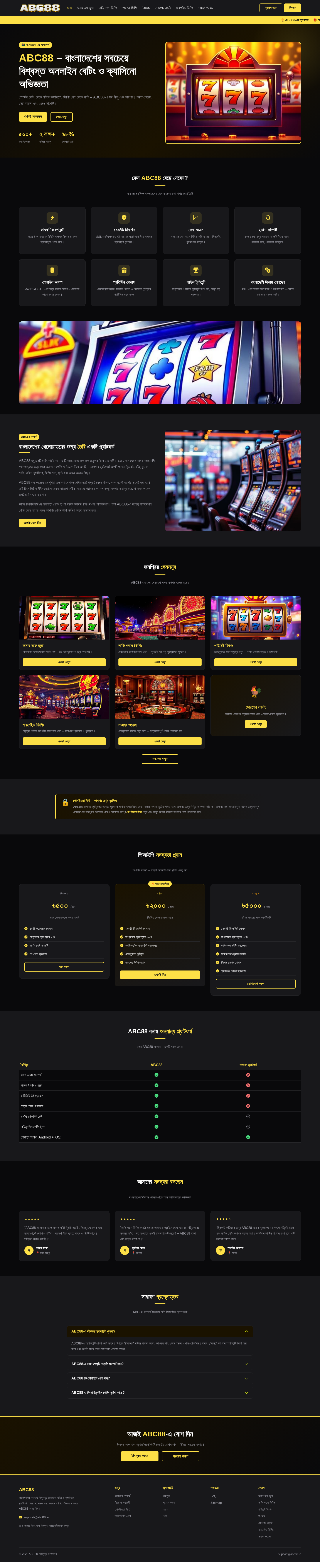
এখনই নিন (160, 975)
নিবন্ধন (292, 7)
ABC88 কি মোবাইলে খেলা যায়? (90, 1378)
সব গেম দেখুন (160, 759)
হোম (69, 8)
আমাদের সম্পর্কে (122, 1496)
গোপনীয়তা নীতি (134, 812)
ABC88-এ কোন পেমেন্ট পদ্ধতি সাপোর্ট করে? (97, 1364)
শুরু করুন (64, 967)
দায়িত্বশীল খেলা (123, 1516)
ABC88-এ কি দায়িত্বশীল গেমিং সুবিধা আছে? (98, 1392)
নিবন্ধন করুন (139, 1456)
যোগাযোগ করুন (255, 983)
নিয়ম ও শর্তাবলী (122, 1502)
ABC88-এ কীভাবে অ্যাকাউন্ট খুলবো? (93, 1331)
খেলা (165, 1516)
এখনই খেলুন (64, 662)
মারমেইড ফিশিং (184, 8)
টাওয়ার (146, 8)
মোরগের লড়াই (163, 8)
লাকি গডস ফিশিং (108, 8)
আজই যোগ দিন (32, 523)
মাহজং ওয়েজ (206, 8)
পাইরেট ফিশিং (130, 8)
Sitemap (216, 1502)
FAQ (214, 1496)
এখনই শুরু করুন (33, 116)
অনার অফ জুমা (85, 8)
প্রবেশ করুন (271, 8)
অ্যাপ (165, 1509)
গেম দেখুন (61, 117)
